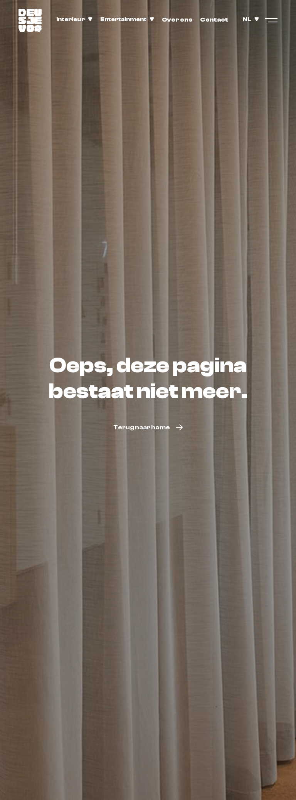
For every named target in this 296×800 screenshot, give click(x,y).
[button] (74, 20)
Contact (214, 19)
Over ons (177, 19)
